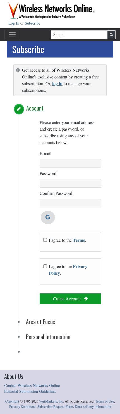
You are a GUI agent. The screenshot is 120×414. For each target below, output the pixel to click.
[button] (19, 109)
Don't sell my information (93, 406)
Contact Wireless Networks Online (32, 385)
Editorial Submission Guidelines (30, 391)
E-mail (45, 153)
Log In (14, 23)
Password (48, 173)
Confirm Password (56, 193)
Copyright (12, 401)
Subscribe (32, 23)
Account (35, 108)
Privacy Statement (22, 406)
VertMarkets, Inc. (51, 401)
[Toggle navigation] (12, 34)
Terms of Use (104, 401)
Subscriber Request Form (55, 406)
